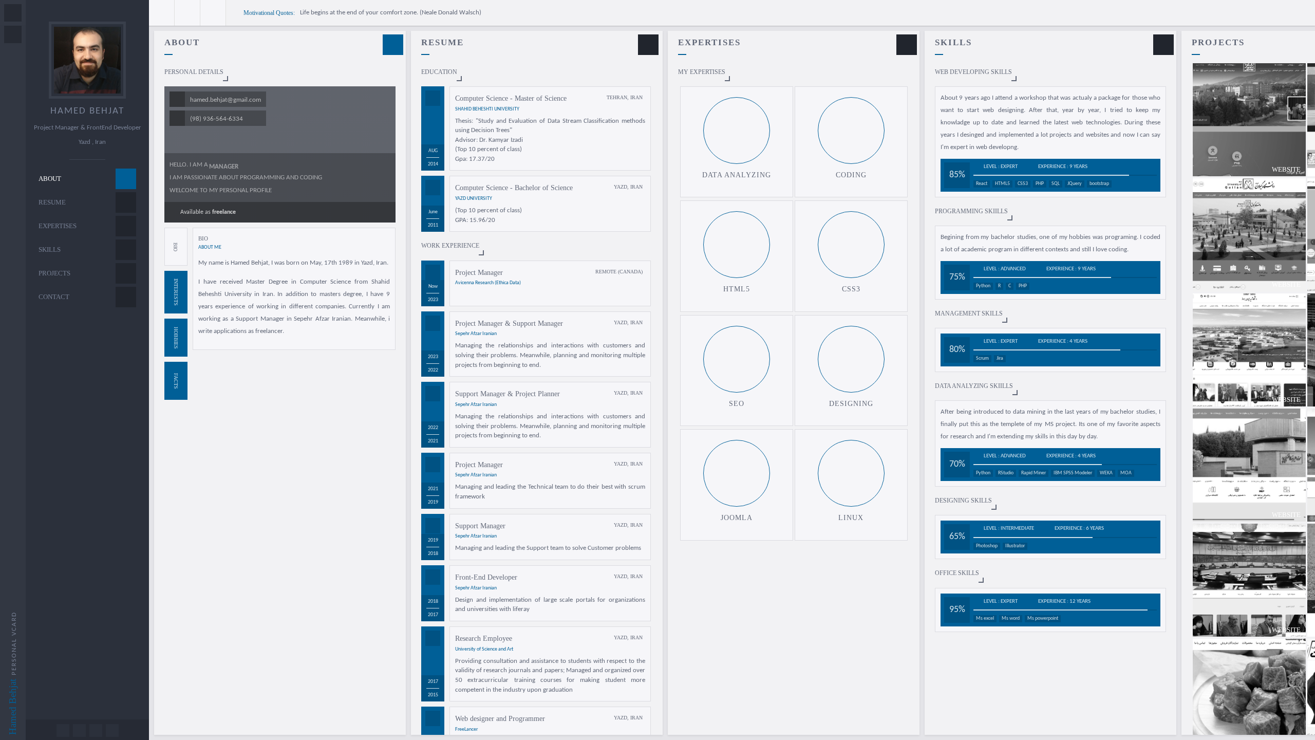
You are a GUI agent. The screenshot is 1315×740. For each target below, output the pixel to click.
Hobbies (176, 337)
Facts (176, 380)
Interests (176, 292)
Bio (175, 246)
